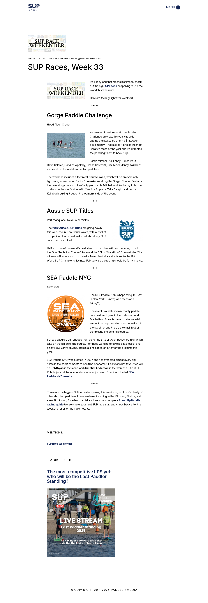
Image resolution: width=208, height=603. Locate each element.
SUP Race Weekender (59, 443)
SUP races (110, 86)
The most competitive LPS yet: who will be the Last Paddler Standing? (79, 476)
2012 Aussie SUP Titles (67, 228)
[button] (47, 43)
